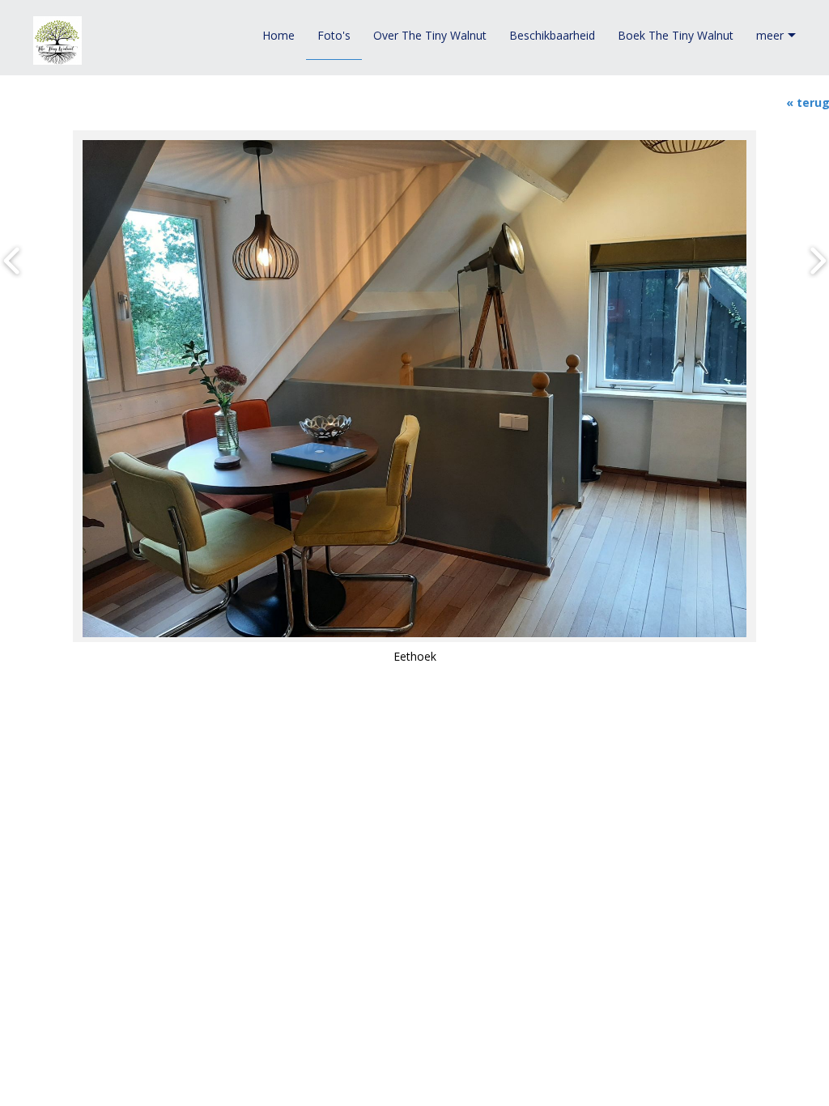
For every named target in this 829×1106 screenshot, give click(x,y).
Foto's (334, 35)
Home (278, 35)
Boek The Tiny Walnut (675, 35)
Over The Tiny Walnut (430, 35)
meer (770, 35)
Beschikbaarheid (552, 35)
